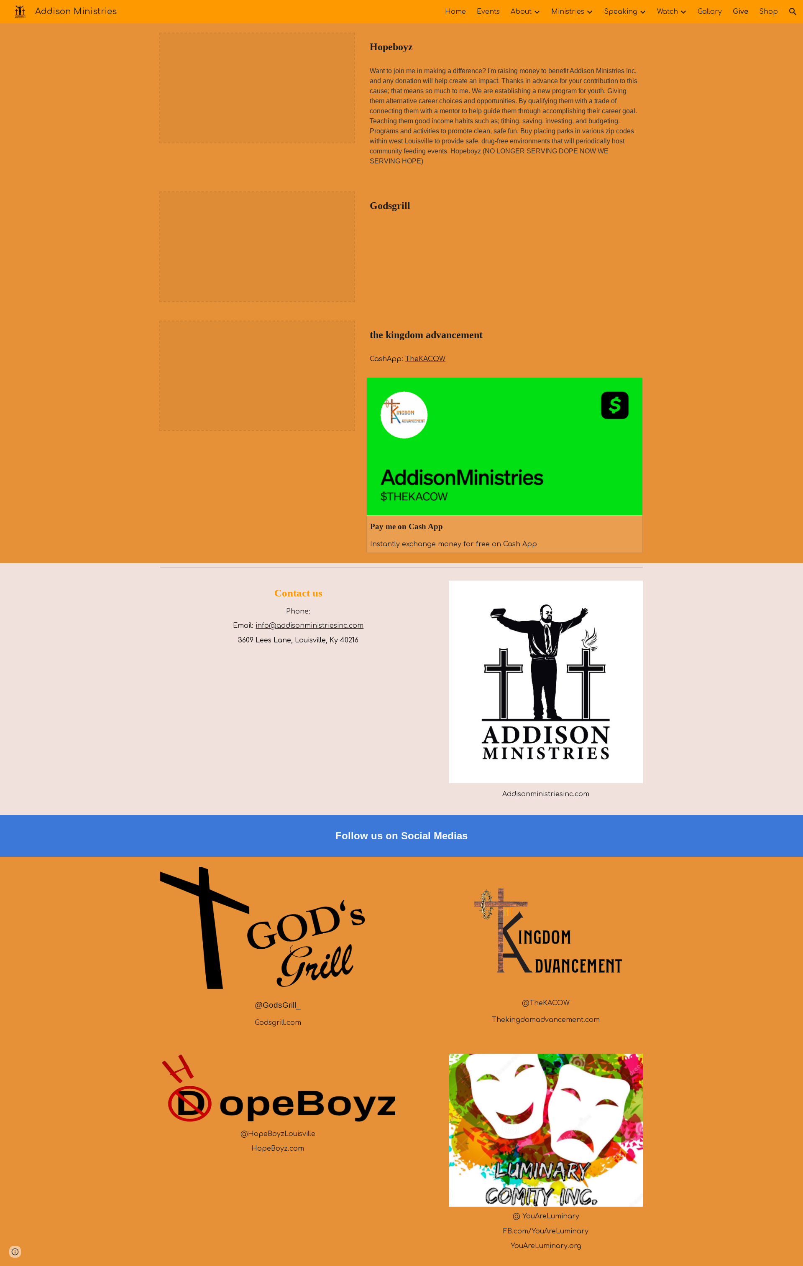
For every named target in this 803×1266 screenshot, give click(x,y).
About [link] (521, 11)
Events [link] (488, 11)
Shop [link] (768, 11)
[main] (504, 46)
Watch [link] (667, 11)
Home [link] (455, 11)
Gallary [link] (710, 11)
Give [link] (740, 11)
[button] (793, 12)
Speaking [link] (620, 11)
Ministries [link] (567, 11)
